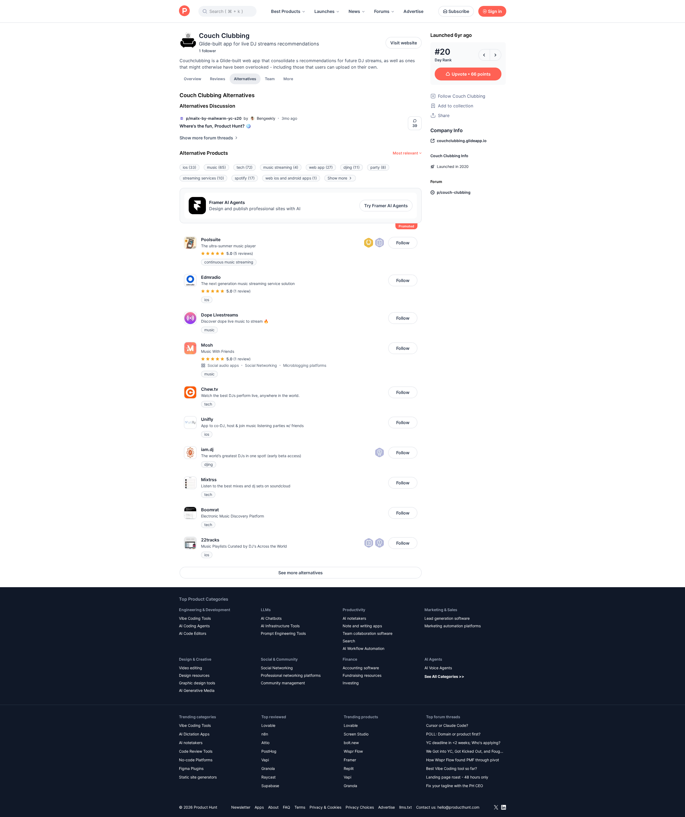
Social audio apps (223, 365)
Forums (381, 11)
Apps (259, 807)
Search (349, 641)
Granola (268, 768)
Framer (350, 760)
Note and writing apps (362, 626)
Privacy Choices (360, 807)
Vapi (265, 760)
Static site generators (198, 777)
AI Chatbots (271, 618)
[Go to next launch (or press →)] (495, 55)
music (216, 167)
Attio (265, 742)
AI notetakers (354, 618)
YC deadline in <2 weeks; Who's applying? (463, 742)
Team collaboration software (367, 633)
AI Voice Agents (438, 667)
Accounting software (361, 667)
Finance (350, 659)
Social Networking (261, 365)
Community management (283, 683)
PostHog (268, 751)
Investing (351, 683)
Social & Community (279, 659)
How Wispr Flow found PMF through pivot (462, 760)
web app (321, 167)
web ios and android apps (291, 178)
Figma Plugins (191, 768)
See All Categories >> (444, 676)
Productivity (354, 609)
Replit (349, 768)
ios (189, 167)
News (354, 11)
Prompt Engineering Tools (283, 633)
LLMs (266, 609)
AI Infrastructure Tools (280, 626)
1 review (242, 291)
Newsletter (240, 807)
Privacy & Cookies (325, 807)
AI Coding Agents (194, 626)
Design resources (194, 675)
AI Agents (433, 659)
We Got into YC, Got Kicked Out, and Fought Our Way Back (465, 752)
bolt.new (351, 742)
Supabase (270, 785)
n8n (264, 734)
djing (351, 167)
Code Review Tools (195, 751)
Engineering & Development (204, 609)
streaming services (203, 178)
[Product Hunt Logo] (184, 11)
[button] (288, 78)
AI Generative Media (197, 690)
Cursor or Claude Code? (447, 725)
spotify (245, 178)
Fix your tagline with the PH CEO (454, 785)
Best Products (285, 11)
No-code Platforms (195, 760)
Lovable (268, 725)
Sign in (495, 11)
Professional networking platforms (291, 675)
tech (244, 167)
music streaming (280, 167)
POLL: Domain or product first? (453, 734)
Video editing (190, 667)
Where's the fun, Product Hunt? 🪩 (215, 126)
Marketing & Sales (440, 609)
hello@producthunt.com (458, 807)
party (378, 167)
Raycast (268, 777)
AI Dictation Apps (194, 734)
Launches (324, 11)
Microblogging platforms (304, 365)
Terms (299, 807)
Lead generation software (447, 618)
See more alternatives (300, 572)
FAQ (286, 807)
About (273, 807)
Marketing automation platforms (452, 626)
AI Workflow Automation (363, 648)
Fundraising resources (362, 675)
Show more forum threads (206, 137)
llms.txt (405, 807)
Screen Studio (356, 734)
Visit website (403, 42)
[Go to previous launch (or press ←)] (484, 55)
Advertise (413, 11)
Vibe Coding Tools (195, 618)
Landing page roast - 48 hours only (457, 777)
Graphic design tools (197, 683)
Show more (337, 178)
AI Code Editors (192, 633)
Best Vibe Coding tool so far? (451, 768)
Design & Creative (195, 659)
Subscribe (458, 11)
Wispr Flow (353, 751)
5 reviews (243, 253)
